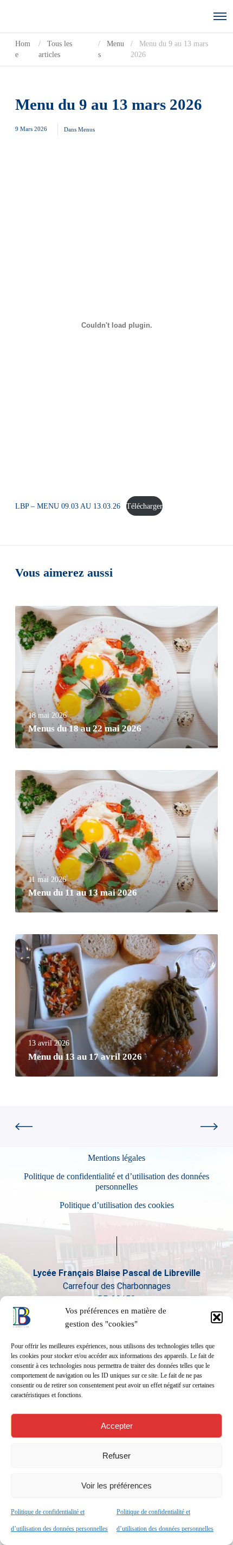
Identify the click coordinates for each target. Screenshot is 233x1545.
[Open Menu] (220, 16)
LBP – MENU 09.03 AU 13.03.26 (67, 506)
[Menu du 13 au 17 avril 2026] (116, 1005)
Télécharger (144, 506)
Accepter (117, 1425)
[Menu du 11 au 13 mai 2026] (116, 841)
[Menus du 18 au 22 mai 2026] (116, 677)
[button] (216, 1317)
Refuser (116, 1455)
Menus (86, 129)
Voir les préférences (116, 1485)
